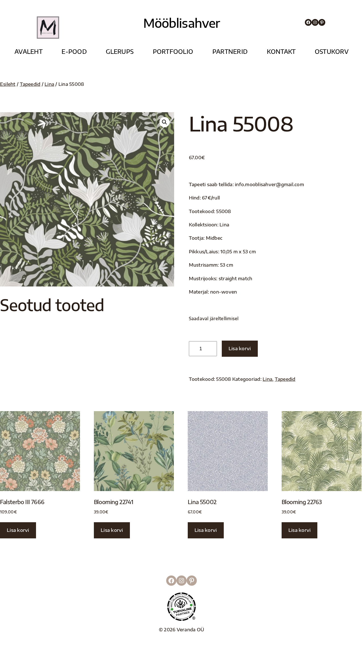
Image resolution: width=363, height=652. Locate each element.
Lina (49, 84)
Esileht (8, 84)
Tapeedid (30, 84)
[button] (164, 122)
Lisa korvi (240, 348)
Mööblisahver (181, 23)
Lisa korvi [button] (18, 530)
